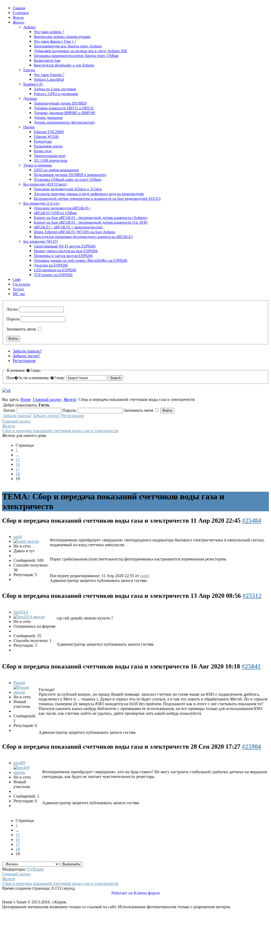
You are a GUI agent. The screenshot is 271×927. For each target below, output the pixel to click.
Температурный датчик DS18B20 (60, 103)
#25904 (251, 746)
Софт (17, 280)
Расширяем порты (48, 146)
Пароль (13, 319)
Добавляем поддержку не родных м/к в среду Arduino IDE (80, 51)
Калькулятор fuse (47, 60)
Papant (19, 682)
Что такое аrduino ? (49, 32)
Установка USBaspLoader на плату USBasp (67, 180)
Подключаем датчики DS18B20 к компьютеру (70, 175)
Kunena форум (147, 893)
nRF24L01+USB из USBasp (55, 213)
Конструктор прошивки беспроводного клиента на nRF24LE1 (83, 237)
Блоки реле (43, 151)
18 (18, 474)
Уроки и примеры (37, 165)
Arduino (29, 27)
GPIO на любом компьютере (56, 170)
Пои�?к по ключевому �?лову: (35, 378)
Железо (18, 22)
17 (18, 469)
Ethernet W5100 (46, 137)
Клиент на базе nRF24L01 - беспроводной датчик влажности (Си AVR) (91, 222)
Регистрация (24, 360)
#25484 (251, 520)
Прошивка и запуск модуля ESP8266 (63, 256)
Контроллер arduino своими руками (62, 37)
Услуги (18, 289)
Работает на (122, 893)
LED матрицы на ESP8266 (55, 270)
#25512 (251, 595)
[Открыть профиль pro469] (27, 772)
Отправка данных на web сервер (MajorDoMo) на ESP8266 (80, 261)
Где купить (21, 284)
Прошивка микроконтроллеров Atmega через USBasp (76, 56)
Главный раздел (47, 399)
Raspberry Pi (33, 84)
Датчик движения (48, 118)
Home (25, 399)
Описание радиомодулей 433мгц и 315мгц (68, 189)
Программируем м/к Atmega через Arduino (68, 46)
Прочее (29, 127)
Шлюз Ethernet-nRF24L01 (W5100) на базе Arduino (74, 232)
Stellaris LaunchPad (49, 80)
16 (18, 464)
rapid (17, 536)
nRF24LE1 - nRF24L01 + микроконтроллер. (68, 227)
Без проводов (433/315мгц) (45, 184)
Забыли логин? (26, 356)
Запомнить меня (21, 329)
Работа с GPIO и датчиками (56, 94)
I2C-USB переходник (50, 160)
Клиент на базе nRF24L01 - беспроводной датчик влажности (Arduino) (90, 218)
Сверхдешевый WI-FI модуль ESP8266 (65, 246)
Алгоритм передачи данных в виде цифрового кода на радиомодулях (89, 194)
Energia (29, 70)
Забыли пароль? (27, 351)
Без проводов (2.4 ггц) (41, 203)
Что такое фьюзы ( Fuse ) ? (55, 41)
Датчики (30, 99)
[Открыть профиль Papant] (25, 692)
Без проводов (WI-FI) (40, 241)
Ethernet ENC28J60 (49, 132)
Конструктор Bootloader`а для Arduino (64, 65)
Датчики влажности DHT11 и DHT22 (64, 108)
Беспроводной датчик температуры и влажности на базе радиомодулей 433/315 (97, 199)
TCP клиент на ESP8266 (53, 275)
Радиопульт (43, 141)
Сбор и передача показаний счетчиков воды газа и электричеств (60, 430)
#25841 (251, 666)
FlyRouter (35, 869)
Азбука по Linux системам (55, 89)
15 (18, 459)
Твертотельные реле (49, 156)
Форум (18, 18)
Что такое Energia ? (49, 75)
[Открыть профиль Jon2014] (29, 616)
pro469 (19, 763)
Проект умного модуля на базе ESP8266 (66, 251)
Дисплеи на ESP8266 (51, 265)
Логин (12, 309)
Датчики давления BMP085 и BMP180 (64, 113)
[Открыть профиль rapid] (26, 541)
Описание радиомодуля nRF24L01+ (62, 208)
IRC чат (19, 294)
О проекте (21, 13)
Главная (19, 8)
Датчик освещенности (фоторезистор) (64, 122)
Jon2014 (20, 612)
